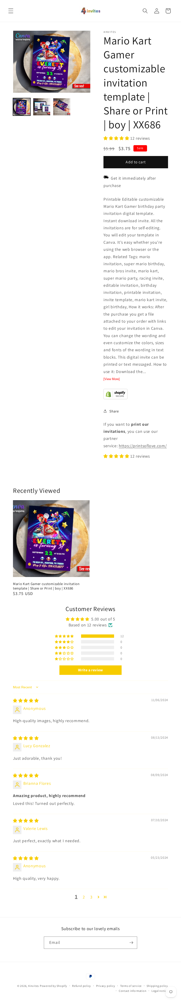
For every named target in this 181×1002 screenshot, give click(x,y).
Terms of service (131, 986)
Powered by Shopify (53, 986)
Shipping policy (157, 986)
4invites (33, 986)
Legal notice (160, 991)
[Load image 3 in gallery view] (61, 107)
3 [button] (91, 897)
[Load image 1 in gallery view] (21, 107)
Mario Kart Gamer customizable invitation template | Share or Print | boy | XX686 (46, 585)
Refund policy (81, 986)
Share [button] (114, 411)
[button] (10, 11)
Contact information (133, 991)
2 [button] (84, 897)
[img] (26, 700)
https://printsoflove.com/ (143, 445)
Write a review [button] (90, 670)
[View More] (111, 379)
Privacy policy (105, 986)
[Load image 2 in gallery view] (41, 107)
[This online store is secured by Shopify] (115, 397)
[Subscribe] (131, 943)
